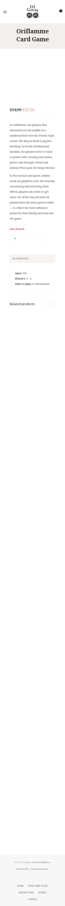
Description (20, 258)
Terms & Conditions (40, 862)
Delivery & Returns (39, 869)
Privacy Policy (22, 869)
